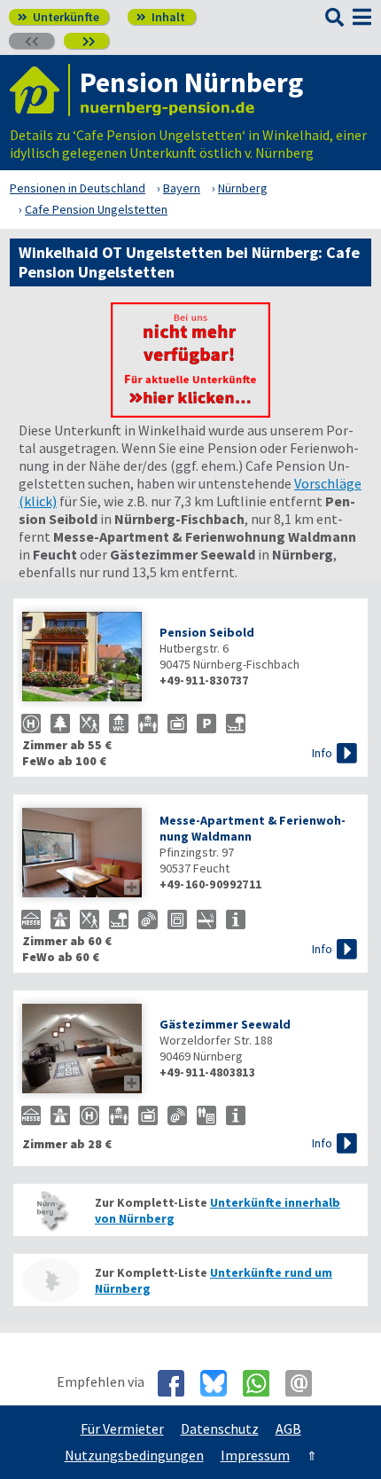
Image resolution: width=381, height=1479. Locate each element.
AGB (288, 1428)
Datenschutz (220, 1428)
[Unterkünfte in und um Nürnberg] (190, 412)
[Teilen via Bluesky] (220, 1383)
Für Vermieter (122, 1428)
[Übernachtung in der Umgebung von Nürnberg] (50, 1280)
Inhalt (160, 17)
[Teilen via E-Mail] (305, 1383)
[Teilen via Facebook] (178, 1383)
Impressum (255, 1455)
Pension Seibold (206, 632)
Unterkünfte (58, 17)
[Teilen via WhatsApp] (263, 1383)
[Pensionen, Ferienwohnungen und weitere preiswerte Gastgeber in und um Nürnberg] (50, 1210)
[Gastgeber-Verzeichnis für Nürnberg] (40, 90)
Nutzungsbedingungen (134, 1455)
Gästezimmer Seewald (225, 1024)
